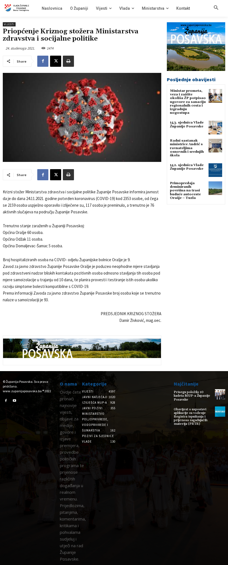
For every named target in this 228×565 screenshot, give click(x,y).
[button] (216, 8)
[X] (55, 61)
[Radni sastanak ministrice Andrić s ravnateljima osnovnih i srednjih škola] (215, 145)
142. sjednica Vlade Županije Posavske (187, 167)
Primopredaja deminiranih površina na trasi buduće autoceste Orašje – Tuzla (185, 190)
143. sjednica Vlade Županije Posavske (187, 124)
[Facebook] (42, 61)
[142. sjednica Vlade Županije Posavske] (215, 170)
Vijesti (9, 24)
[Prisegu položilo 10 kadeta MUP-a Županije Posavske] (220, 394)
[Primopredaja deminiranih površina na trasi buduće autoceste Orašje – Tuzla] (215, 188)
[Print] (68, 61)
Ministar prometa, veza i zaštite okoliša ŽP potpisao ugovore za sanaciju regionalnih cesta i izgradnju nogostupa (188, 102)
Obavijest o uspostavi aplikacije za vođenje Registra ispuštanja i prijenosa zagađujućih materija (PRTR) (190, 416)
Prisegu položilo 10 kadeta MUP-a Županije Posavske (192, 395)
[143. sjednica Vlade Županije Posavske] (215, 127)
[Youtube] (15, 401)
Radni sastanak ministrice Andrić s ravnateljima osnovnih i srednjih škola (187, 148)
